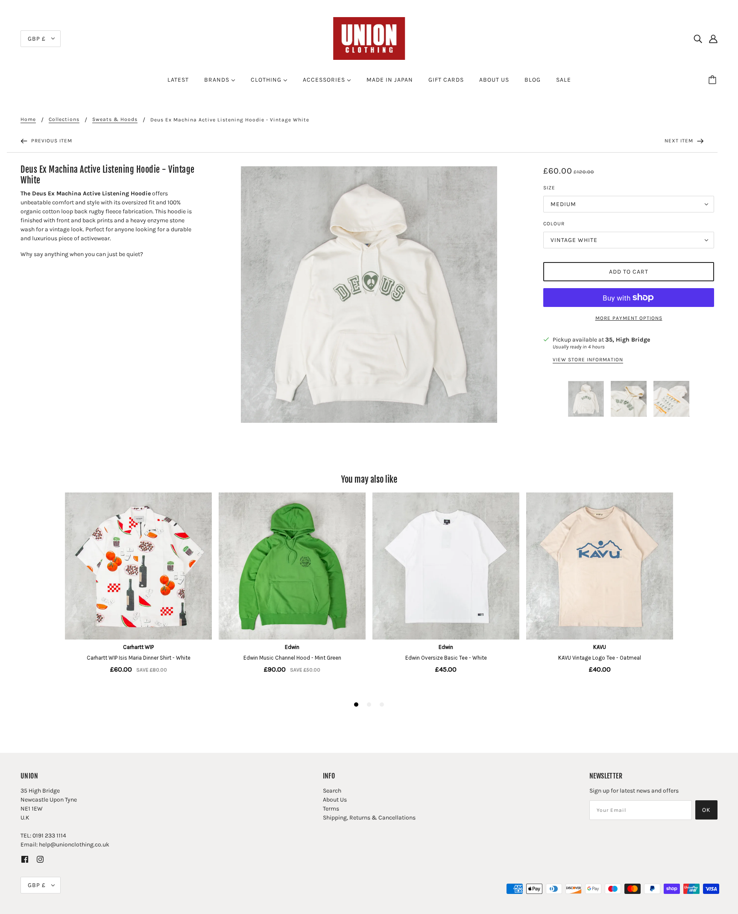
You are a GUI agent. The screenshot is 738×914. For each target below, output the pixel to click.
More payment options (628, 318)
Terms (331, 808)
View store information (588, 360)
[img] (698, 38)
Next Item (680, 141)
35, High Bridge (627, 339)
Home (28, 119)
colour (554, 224)
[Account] (713, 38)
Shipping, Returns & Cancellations (369, 817)
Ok (706, 810)
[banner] (369, 37)
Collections (64, 119)
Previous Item (50, 141)
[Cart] (713, 80)
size (549, 188)
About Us (335, 799)
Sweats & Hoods (115, 119)
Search (332, 790)
